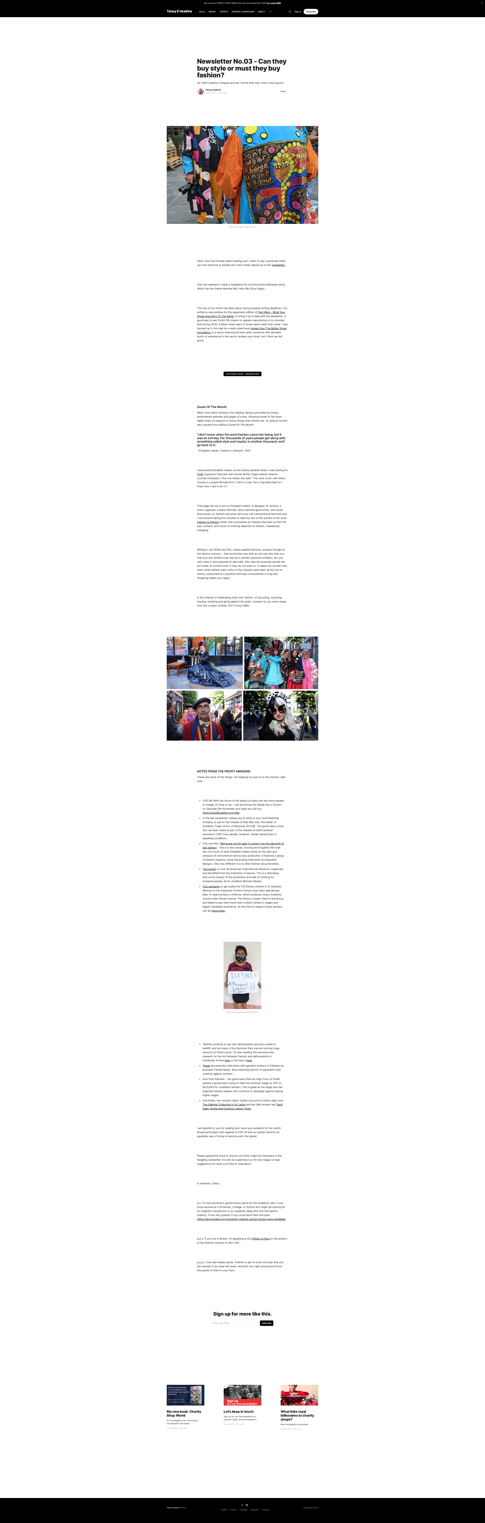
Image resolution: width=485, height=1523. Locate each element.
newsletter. (278, 265)
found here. (218, 910)
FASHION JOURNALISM (243, 11)
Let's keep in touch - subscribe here (242, 374)
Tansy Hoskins (213, 90)
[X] (242, 1505)
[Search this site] (290, 12)
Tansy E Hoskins (179, 11)
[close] (482, 3)
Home (202, 11)
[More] (270, 12)
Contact (233, 1510)
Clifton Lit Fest (261, 1238)
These (206, 1065)
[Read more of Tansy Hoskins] (200, 91)
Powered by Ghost (311, 1508)
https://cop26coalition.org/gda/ (221, 812)
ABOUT (261, 11)
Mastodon (255, 1510)
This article (209, 869)
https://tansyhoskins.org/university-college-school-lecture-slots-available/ (241, 1219)
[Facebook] (247, 1505)
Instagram (244, 1510)
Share (283, 91)
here (227, 1060)
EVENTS (224, 11)
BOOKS (212, 11)
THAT (200, 474)
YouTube (265, 1510)
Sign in (298, 11)
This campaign (211, 886)
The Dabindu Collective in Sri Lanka (224, 1104)
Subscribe (311, 11)
